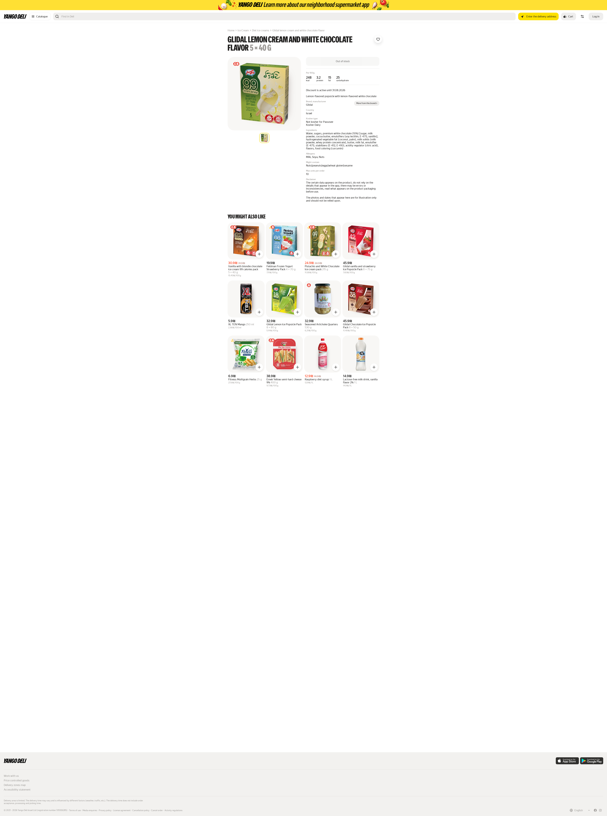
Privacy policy (105, 810)
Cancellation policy (140, 810)
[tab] (264, 138)
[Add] (259, 254)
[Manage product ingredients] (582, 16)
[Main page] (15, 17)
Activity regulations (173, 810)
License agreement (122, 810)
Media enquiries (90, 810)
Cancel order (157, 810)
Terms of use (75, 810)
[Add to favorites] (378, 39)
